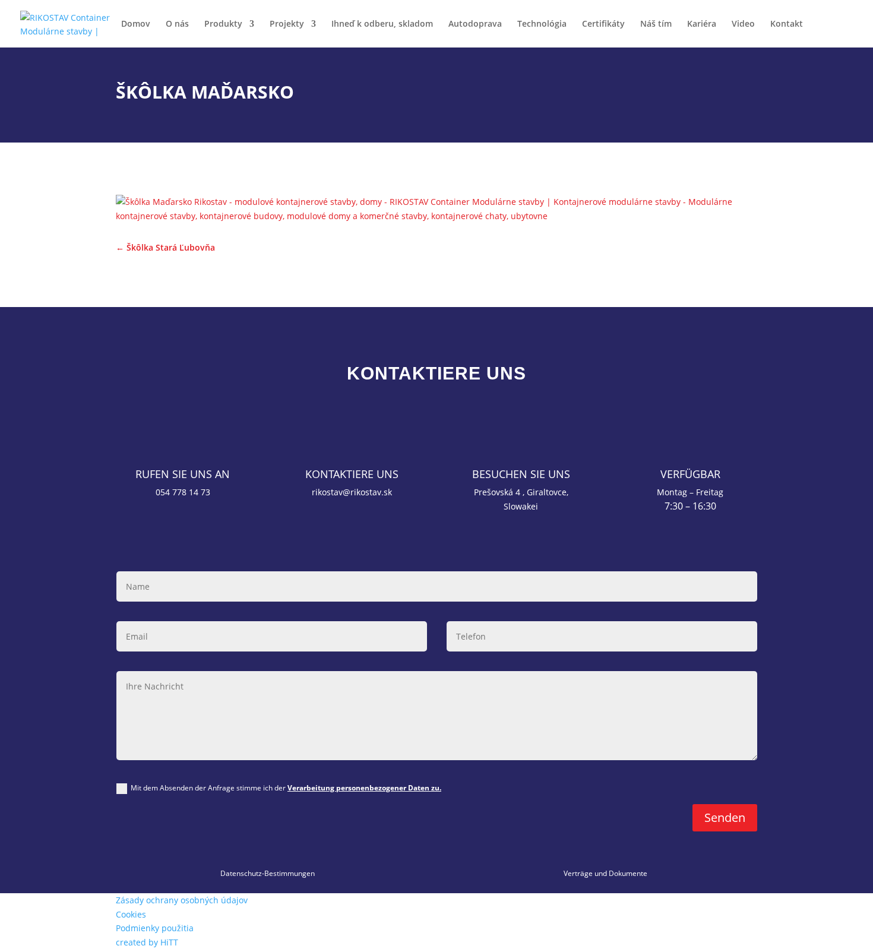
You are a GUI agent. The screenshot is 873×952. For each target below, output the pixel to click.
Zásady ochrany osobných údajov (182, 900)
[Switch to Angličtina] (823, 34)
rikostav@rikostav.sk (352, 492)
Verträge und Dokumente (605, 873)
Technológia (542, 24)
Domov (135, 24)
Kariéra (701, 24)
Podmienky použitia (155, 928)
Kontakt (786, 24)
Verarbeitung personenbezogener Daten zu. (364, 788)
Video (743, 24)
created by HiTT (147, 942)
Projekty (287, 24)
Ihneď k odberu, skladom (382, 24)
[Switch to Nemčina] (849, 34)
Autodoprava (475, 24)
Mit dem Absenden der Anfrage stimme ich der (286, 788)
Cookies (131, 914)
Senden (724, 817)
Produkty (223, 24)
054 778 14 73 (183, 492)
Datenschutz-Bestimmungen (267, 873)
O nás (177, 24)
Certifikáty (603, 24)
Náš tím (656, 24)
